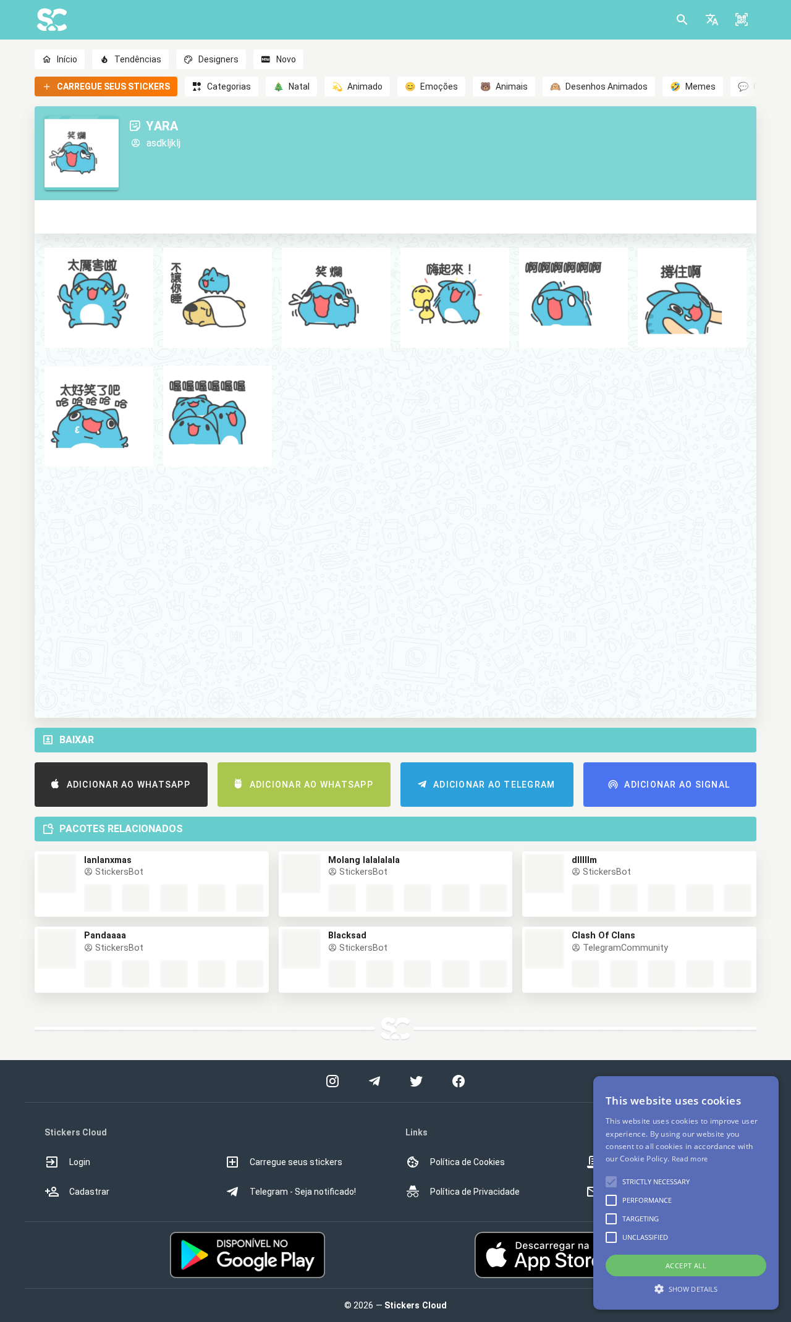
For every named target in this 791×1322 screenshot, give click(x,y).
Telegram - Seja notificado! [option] (303, 1192)
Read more (690, 1158)
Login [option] (79, 1162)
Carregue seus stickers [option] (296, 1162)
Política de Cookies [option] (467, 1162)
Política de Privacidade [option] (475, 1192)
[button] (712, 20)
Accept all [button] (686, 1265)
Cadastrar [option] (89, 1192)
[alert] (686, 1193)
